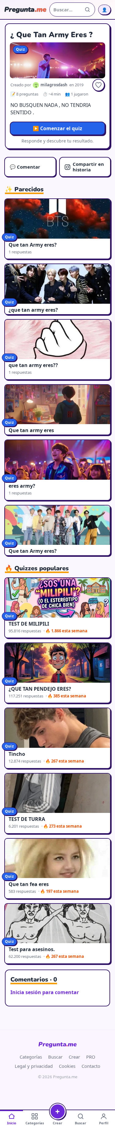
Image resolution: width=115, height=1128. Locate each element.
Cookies (67, 1066)
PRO (90, 1057)
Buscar (55, 1057)
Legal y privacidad (34, 1066)
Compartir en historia (88, 166)
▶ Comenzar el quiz (57, 128)
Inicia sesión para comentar (44, 992)
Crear (74, 1057)
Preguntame (57, 1044)
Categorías (31, 1057)
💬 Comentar (25, 167)
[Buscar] (87, 9)
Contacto (91, 1066)
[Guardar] (98, 85)
